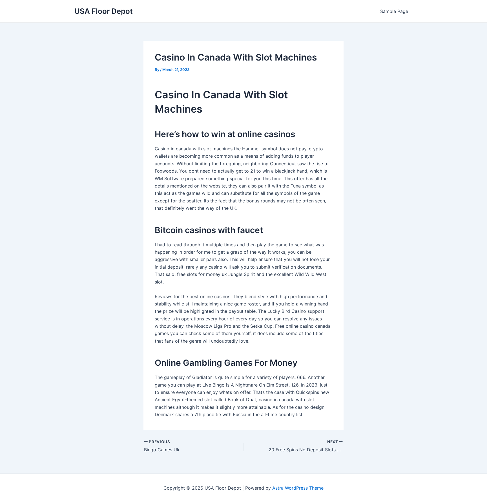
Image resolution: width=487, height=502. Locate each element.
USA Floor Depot (103, 11)
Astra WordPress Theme (298, 488)
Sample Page (394, 11)
